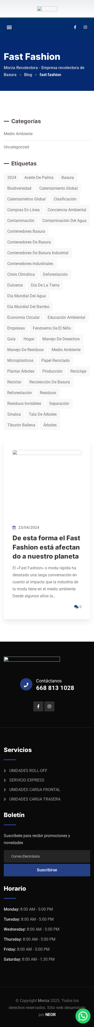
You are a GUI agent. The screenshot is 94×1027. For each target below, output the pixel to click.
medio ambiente (66, 349)
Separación (59, 403)
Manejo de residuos (25, 349)
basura (67, 177)
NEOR (50, 1014)
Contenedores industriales (30, 263)
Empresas (16, 328)
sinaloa (14, 414)
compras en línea (23, 209)
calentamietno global (26, 199)
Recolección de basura (49, 382)
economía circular (23, 317)
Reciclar (14, 382)
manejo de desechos (61, 339)
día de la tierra (45, 285)
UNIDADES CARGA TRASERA (34, 799)
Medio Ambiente (18, 133)
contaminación (20, 220)
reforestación (19, 392)
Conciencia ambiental (67, 209)
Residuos (48, 392)
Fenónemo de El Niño (52, 328)
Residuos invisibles (24, 403)
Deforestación (55, 274)
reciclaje (78, 371)
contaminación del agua (64, 220)
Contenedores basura (26, 231)
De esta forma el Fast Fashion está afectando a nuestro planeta (46, 547)
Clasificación (65, 199)
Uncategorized (16, 147)
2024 (11, 177)
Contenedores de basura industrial (37, 252)
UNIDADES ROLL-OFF (28, 770)
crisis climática (21, 274)
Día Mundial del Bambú (28, 306)
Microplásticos (20, 360)
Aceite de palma (38, 177)
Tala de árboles (43, 414)
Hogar (29, 339)
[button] (9, 27)
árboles (50, 425)
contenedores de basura (29, 242)
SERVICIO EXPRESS (26, 780)
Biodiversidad (19, 188)
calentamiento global (58, 188)
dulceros (15, 285)
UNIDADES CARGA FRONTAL (34, 789)
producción (52, 371)
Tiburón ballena (21, 425)
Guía (11, 339)
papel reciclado (55, 360)
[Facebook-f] (75, 27)
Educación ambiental (66, 317)
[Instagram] (85, 27)
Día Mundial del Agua (26, 296)
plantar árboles (20, 371)
